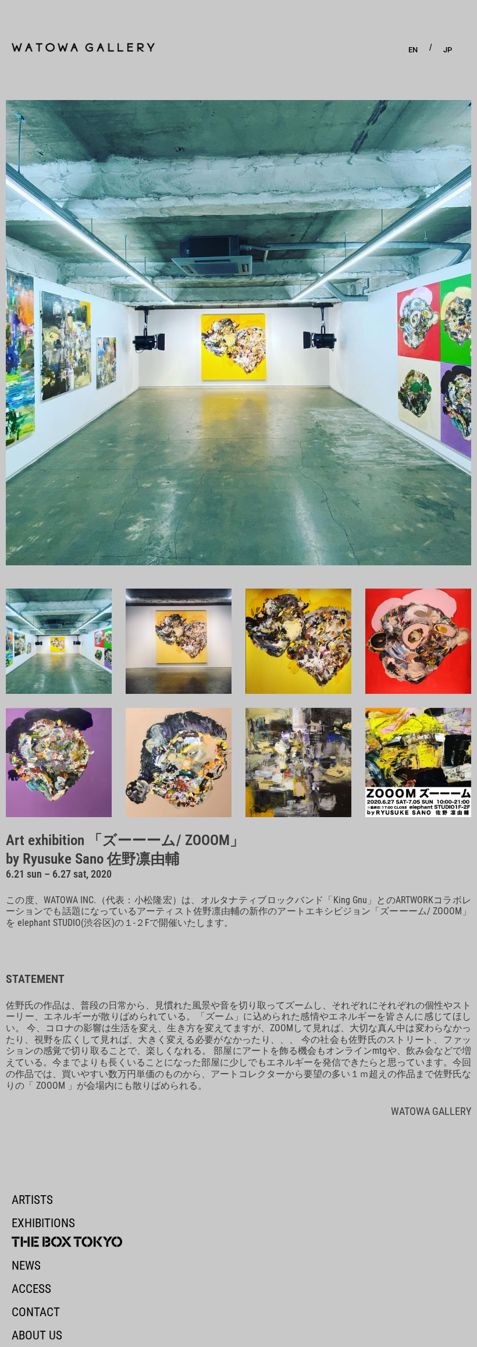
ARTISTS (32, 1200)
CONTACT (36, 1312)
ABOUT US (37, 1335)
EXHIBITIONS (43, 1223)
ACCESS (31, 1289)
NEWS (26, 1266)
